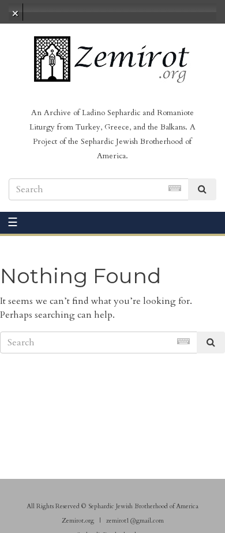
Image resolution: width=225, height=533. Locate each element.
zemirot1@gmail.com (135, 520)
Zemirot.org (78, 520)
